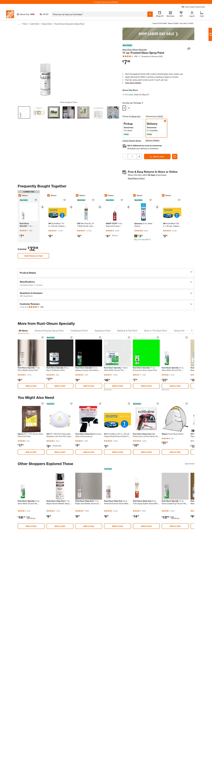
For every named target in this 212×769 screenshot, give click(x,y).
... (19, 24)
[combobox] (99, 14)
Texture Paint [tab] (180, 330)
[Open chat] (210, 34)
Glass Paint (47, 23)
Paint (25, 23)
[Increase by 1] (139, 156)
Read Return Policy (136, 178)
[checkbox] (20, 195)
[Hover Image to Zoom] (68, 64)
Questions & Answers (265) (152, 56)
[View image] (24, 112)
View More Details (133, 83)
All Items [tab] (23, 330)
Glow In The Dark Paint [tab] (155, 330)
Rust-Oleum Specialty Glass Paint (69, 23)
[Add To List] (174, 156)
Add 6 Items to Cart (33, 256)
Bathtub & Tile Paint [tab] (127, 330)
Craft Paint (34, 23)
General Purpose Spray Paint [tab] (49, 330)
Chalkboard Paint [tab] (79, 330)
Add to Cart (158, 156)
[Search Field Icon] (150, 14)
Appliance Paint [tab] (103, 330)
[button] (106, 272)
